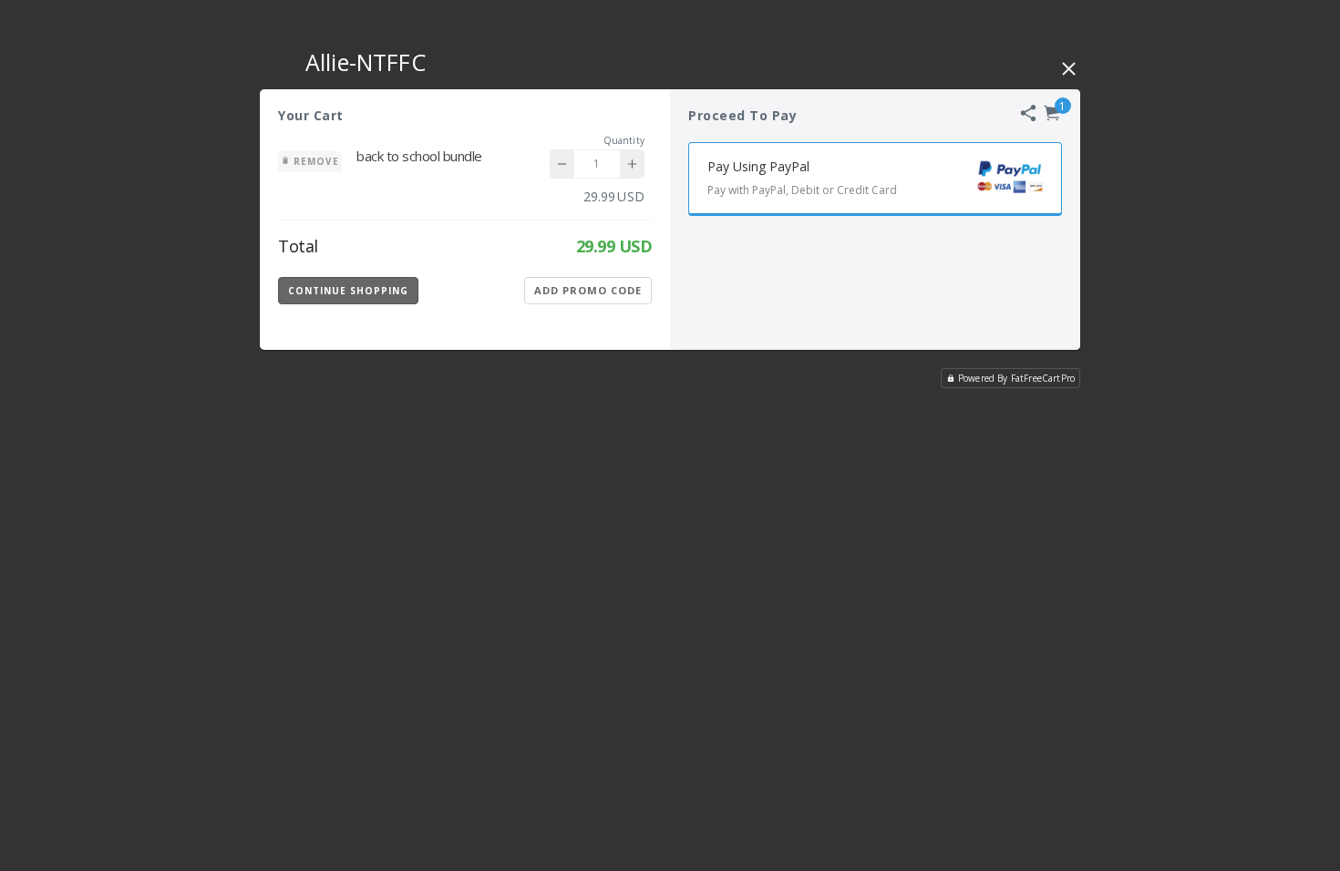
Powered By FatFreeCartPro (1016, 378)
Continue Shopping (348, 290)
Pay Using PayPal (802, 178)
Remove (314, 161)
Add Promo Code (588, 290)
